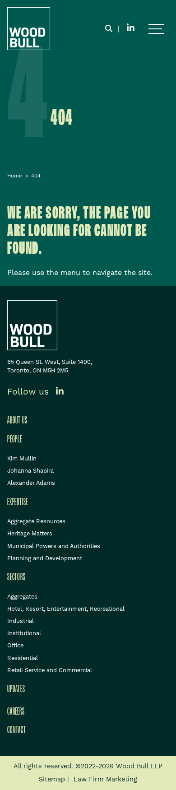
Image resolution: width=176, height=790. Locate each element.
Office (15, 645)
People (14, 439)
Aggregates (22, 596)
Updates (16, 689)
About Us (17, 420)
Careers (16, 711)
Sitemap (52, 779)
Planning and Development (44, 558)
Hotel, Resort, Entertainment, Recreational (66, 608)
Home (14, 176)
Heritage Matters (29, 533)
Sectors (16, 577)
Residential (22, 658)
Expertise (17, 502)
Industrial (20, 621)
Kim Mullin (22, 458)
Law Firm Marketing (105, 779)
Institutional (24, 633)
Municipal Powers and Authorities (53, 546)
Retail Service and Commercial (49, 670)
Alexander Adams (31, 482)
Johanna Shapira (30, 470)
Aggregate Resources (36, 521)
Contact (16, 730)
